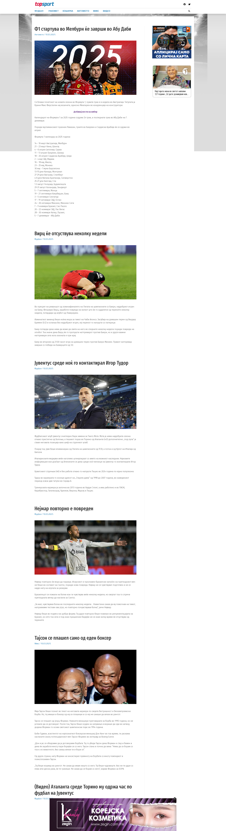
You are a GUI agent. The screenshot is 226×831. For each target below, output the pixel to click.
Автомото (39, 34)
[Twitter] (189, 4)
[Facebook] (184, 4)
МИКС (96, 11)
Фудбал (38, 239)
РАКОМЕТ (54, 11)
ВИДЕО (106, 11)
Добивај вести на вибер (85, 112)
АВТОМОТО (83, 11)
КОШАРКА (68, 11)
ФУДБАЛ (39, 11)
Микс (37, 643)
